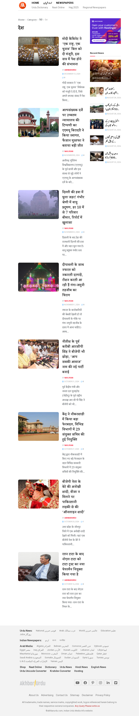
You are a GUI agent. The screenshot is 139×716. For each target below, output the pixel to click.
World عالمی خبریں (88, 630)
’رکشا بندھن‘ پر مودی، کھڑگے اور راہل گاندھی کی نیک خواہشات (105, 71)
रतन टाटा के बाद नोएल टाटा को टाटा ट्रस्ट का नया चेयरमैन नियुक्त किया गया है (73, 565)
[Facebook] (85, 682)
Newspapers (65, 2)
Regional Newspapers (94, 7)
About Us (34, 695)
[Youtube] (77, 682)
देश (46, 20)
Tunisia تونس (103, 657)
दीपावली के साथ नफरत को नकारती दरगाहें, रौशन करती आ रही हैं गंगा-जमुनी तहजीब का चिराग (73, 280)
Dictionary (50, 667)
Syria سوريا (88, 657)
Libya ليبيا (102, 650)
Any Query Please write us (87, 706)
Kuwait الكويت (70, 650)
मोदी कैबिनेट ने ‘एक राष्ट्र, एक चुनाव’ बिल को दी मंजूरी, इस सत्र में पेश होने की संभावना (72, 52)
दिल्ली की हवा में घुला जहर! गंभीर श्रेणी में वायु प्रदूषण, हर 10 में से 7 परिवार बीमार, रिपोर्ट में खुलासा (73, 208)
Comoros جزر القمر (81, 646)
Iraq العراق (39, 650)
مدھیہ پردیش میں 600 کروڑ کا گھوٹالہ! (111, 157)
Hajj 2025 (74, 7)
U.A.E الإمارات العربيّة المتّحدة (33, 661)
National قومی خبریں (46, 630)
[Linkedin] (108, 682)
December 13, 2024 (72, 74)
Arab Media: (26, 646)
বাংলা (54, 640)
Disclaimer (87, 695)
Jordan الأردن (53, 650)
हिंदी (40, 20)
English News (98, 667)
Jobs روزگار (25, 634)
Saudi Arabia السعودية (30, 657)
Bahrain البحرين (61, 646)
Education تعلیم (108, 630)
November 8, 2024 (72, 155)
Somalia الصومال (53, 657)
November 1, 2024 (72, 305)
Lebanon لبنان (87, 650)
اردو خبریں (47, 2)
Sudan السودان (71, 657)
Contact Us (62, 695)
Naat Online (58, 7)
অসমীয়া (62, 640)
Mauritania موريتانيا (29, 653)
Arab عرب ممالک (67, 630)
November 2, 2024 (72, 232)
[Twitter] (115, 682)
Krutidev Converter (60, 671)
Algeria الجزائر (44, 646)
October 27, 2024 (71, 449)
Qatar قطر (101, 653)
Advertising (47, 695)
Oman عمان (67, 653)
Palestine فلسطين (84, 653)
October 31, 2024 (71, 381)
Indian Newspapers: (31, 640)
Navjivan (69, 151)
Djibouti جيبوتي (101, 646)
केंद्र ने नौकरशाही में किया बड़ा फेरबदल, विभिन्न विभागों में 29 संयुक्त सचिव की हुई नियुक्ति (73, 427)
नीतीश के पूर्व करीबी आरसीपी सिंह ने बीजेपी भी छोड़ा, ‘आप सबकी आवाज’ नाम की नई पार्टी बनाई (73, 357)
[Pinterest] (93, 682)
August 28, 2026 (101, 78)
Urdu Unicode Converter (33, 671)
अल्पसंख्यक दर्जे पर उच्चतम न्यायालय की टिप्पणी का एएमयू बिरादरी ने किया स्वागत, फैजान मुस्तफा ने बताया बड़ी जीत (73, 128)
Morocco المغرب (49, 653)
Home (35, 2)
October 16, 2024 (71, 584)
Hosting (78, 671)
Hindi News (81, 667)
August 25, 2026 (114, 130)
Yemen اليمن (57, 661)
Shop (23, 667)
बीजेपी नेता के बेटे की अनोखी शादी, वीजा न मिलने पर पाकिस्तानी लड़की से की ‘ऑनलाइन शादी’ (73, 497)
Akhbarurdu (70, 70)
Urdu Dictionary (40, 7)
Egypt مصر (25, 650)
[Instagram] (100, 682)
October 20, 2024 (71, 522)
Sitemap (74, 695)
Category (32, 20)
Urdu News (66, 667)
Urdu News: (26, 630)
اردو (47, 640)
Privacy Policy (103, 695)
